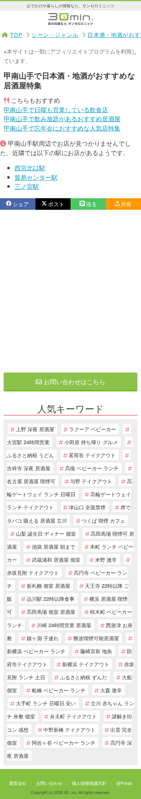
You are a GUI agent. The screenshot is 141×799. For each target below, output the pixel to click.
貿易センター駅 (35, 177)
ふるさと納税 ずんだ (83, 677)
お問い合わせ (49, 783)
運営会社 (17, 783)
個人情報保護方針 (89, 783)
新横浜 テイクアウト (85, 664)
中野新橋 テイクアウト (69, 729)
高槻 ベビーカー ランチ (92, 468)
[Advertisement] (70, 291)
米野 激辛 (106, 559)
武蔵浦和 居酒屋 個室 (56, 559)
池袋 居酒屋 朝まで (53, 546)
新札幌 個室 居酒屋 (48, 585)
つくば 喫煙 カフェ (103, 520)
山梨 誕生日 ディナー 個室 (46, 533)
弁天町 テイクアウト (73, 716)
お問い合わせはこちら (73, 381)
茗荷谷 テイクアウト (92, 455)
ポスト (56, 204)
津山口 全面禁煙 (87, 507)
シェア (21, 204)
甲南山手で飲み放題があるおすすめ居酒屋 (62, 118)
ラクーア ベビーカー (92, 429)
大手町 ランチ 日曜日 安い (46, 703)
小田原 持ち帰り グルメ (91, 442)
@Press (124, 783)
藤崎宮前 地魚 (96, 651)
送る (91, 204)
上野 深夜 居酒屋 (35, 429)
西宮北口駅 (29, 167)
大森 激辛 (111, 690)
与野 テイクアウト (91, 481)
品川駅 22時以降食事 (50, 598)
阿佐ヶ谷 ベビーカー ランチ (63, 742)
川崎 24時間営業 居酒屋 (64, 625)
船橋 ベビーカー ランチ (58, 690)
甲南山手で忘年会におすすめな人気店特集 (62, 127)
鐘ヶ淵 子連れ (43, 638)
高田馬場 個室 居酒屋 (51, 611)
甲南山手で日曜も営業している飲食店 (56, 109)
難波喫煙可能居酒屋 (96, 638)
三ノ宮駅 (26, 186)
